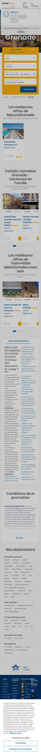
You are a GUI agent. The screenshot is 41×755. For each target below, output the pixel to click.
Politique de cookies (15, 733)
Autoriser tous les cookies (20, 749)
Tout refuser (20, 743)
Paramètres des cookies (21, 738)
